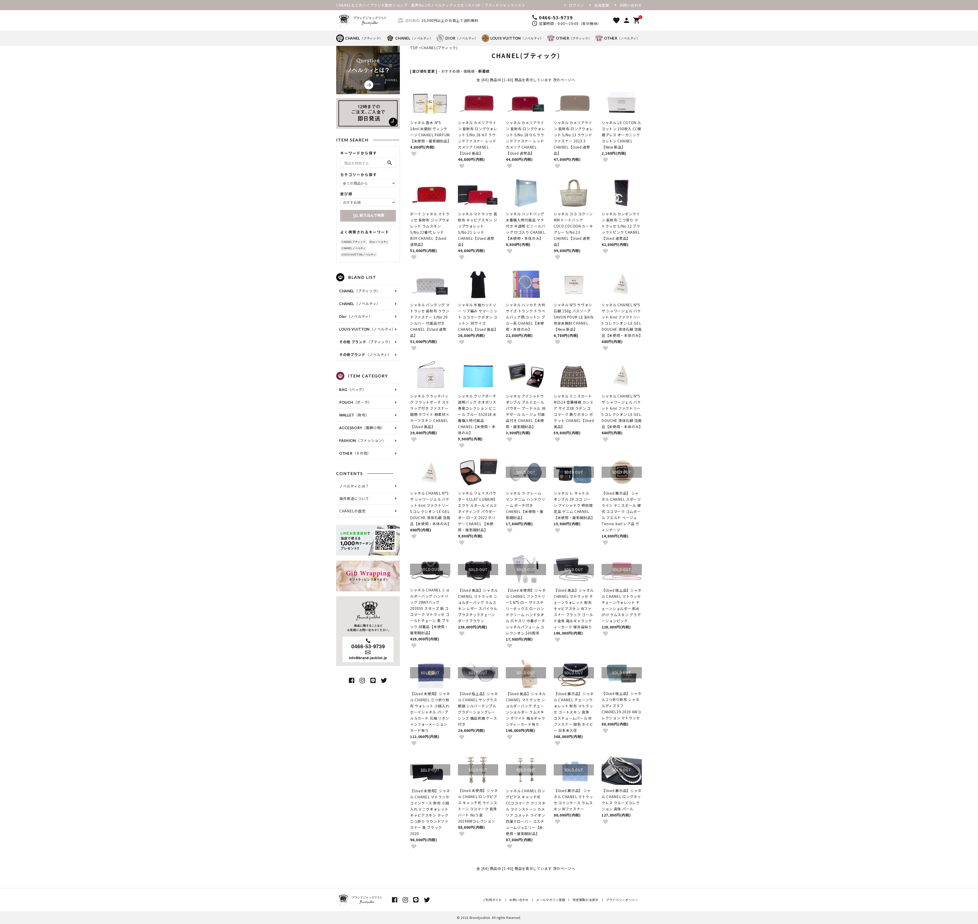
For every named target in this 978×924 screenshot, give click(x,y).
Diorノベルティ (379, 242)
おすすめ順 (450, 71)
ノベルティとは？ (354, 486)
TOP (414, 47)
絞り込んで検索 (368, 216)
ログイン (576, 5)
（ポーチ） (355, 402)
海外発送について (354, 498)
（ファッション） (362, 440)
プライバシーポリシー (622, 899)
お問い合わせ (630, 5)
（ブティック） (364, 38)
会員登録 (601, 5)
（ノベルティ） (414, 38)
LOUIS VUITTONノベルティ (359, 254)
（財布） (354, 414)
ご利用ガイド (492, 899)
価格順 (469, 71)
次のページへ (564, 79)
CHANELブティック (354, 242)
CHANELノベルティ (354, 248)
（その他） (355, 453)
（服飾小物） (362, 427)
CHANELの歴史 (352, 510)
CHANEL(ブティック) (439, 47)
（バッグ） (352, 389)
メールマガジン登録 (550, 899)
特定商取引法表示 (586, 899)
